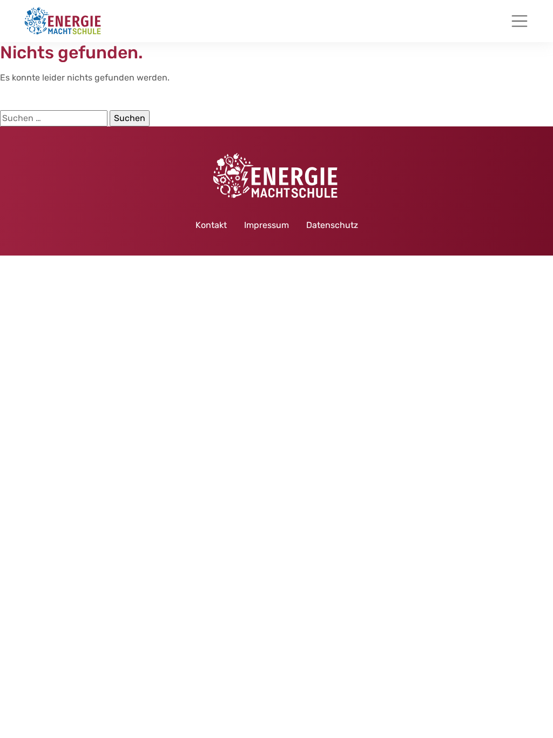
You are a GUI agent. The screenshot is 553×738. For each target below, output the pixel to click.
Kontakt (211, 225)
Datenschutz (332, 225)
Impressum (266, 225)
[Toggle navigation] (519, 21)
